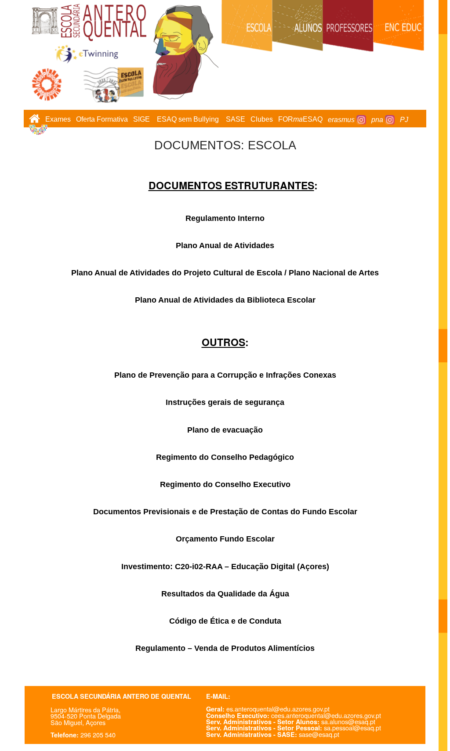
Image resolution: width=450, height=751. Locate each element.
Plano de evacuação (225, 430)
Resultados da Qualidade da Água (225, 593)
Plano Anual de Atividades (225, 245)
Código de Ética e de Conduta (225, 621)
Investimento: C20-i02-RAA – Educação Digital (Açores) (225, 566)
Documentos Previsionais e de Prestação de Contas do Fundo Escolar (225, 511)
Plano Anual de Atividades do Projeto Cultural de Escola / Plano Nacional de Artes (225, 272)
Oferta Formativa (102, 119)
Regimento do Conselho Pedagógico (225, 457)
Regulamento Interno (225, 218)
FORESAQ (300, 119)
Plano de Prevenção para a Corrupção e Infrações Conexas (225, 375)
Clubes (261, 119)
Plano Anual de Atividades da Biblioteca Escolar (225, 300)
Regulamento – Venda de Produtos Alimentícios (225, 648)
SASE (235, 119)
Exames (58, 119)
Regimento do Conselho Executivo (225, 484)
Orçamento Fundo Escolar (225, 538)
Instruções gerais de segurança (225, 402)
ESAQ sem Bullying (188, 119)
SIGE (141, 119)
